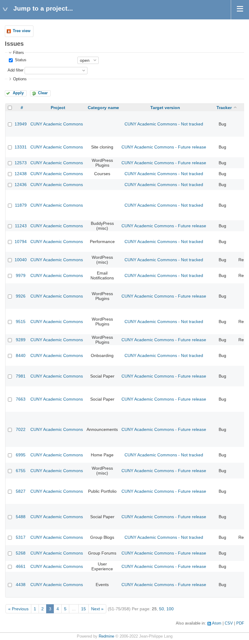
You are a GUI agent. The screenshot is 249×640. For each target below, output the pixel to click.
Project (58, 107)
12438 (21, 173)
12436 (21, 184)
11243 (21, 225)
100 (170, 608)
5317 (21, 537)
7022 (21, 429)
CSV (229, 623)
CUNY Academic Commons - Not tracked (163, 124)
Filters (18, 53)
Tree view (21, 31)
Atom (216, 623)
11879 (21, 205)
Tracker (224, 107)
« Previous (18, 608)
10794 (21, 241)
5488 (21, 516)
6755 (21, 470)
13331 (21, 147)
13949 (21, 124)
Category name (103, 107)
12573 (21, 162)
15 (83, 608)
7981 (21, 376)
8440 (21, 355)
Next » (97, 608)
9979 (21, 275)
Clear (43, 93)
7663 (21, 399)
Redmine (106, 636)
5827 (21, 491)
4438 (21, 584)
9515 (21, 321)
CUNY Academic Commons (56, 124)
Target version (165, 107)
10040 (21, 259)
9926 (21, 296)
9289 (21, 339)
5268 (21, 553)
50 (161, 608)
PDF (240, 623)
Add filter (15, 70)
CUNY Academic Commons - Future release (163, 147)
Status (20, 60)
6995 (21, 454)
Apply (18, 93)
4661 (21, 566)
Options (20, 79)
